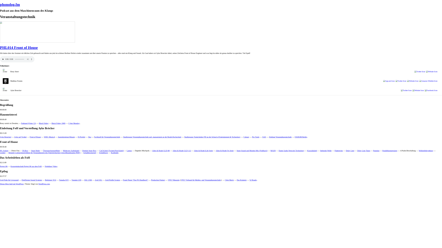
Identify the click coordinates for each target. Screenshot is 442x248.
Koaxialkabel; (312, 151)
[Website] (431, 72)
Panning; (376, 151)
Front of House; (35, 137)
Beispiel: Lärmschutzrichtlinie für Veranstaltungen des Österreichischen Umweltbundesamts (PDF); (45, 153)
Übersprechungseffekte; (51, 151)
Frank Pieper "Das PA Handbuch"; (135, 180)
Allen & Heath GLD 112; (182, 151)
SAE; (264, 137)
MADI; (273, 151)
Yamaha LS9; (76, 180)
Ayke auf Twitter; (20, 137)
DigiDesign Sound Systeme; (32, 180)
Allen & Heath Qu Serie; (225, 151)
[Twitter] (419, 72)
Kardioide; (115, 153)
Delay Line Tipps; (363, 151)
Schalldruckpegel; (89, 153)
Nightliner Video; (51, 166)
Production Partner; (158, 180)
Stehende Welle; (326, 151)
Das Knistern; (242, 180)
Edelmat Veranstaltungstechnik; (280, 137)
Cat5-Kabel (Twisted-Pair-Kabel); (111, 151)
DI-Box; (25, 151)
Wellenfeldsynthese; (426, 151)
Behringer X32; (50, 180)
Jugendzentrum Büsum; (66, 137)
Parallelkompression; (389, 151)
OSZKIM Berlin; (301, 137)
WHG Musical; (49, 137)
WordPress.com (44, 184)
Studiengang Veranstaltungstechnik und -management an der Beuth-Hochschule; (152, 137)
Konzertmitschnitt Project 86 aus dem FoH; (26, 166)
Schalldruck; (103, 153)
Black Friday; (44, 123)
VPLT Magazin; (174, 180)
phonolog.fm (10, 4)
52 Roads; (253, 180)
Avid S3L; (98, 180)
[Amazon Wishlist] (428, 81)
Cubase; (246, 137)
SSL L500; (88, 180)
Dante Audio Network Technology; (291, 151)
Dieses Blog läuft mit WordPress (12, 184)
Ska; (89, 137)
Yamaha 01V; (64, 180)
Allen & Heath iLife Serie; (203, 151)
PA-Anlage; (4, 151)
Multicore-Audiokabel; (71, 151)
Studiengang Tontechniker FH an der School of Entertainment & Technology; (212, 137)
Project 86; (4, 166)
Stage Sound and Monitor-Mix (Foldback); (252, 151)
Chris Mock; (229, 180)
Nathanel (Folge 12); (28, 123)
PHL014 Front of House (19, 47)
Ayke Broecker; (6, 137)
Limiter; (3, 153)
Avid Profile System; (112, 180)
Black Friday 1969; (59, 123)
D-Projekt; (81, 137)
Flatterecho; (339, 151)
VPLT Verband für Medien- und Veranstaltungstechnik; (201, 180)
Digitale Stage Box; (89, 151)
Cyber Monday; (74, 123)
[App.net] (388, 81)
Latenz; (129, 151)
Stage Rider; (35, 151)
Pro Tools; (256, 137)
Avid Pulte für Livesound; (9, 180)
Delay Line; (350, 151)
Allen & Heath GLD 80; (161, 151)
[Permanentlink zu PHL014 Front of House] (37, 42)
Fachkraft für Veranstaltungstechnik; (107, 137)
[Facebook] (430, 90)
